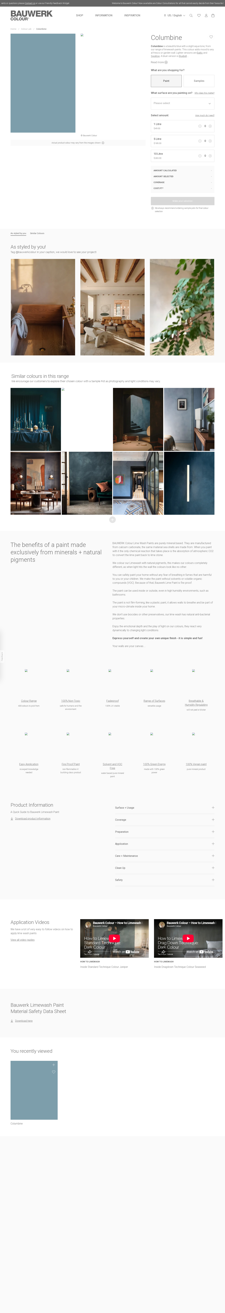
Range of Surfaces (154, 700)
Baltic (200, 52)
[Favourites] (199, 15)
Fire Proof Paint (71, 764)
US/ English (175, 15)
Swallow (155, 56)
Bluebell (183, 56)
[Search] (191, 15)
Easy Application (28, 764)
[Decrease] (199, 126)
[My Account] (206, 15)
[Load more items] (112, 519)
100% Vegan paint (196, 764)
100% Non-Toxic (70, 700)
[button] (43, 307)
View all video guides (23, 939)
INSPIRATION (132, 15)
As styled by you (18, 233)
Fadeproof (112, 700)
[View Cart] (212, 15)
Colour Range (29, 700)
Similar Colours (37, 233)
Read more (157, 62)
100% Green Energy (154, 764)
